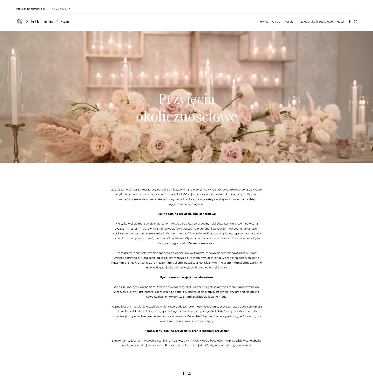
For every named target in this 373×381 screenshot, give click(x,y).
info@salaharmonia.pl (30, 8)
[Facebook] (350, 22)
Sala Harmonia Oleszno (48, 21)
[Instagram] (355, 22)
